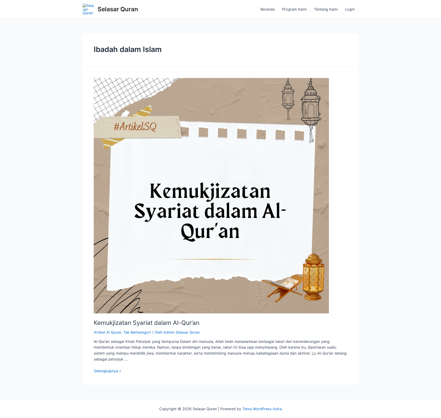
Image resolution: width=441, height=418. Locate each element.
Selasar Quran (118, 9)
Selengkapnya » (107, 371)
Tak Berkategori (137, 332)
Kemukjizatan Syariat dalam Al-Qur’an (146, 322)
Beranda (267, 9)
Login (350, 9)
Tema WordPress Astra (262, 409)
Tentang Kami (326, 9)
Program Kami (294, 9)
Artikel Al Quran (107, 332)
